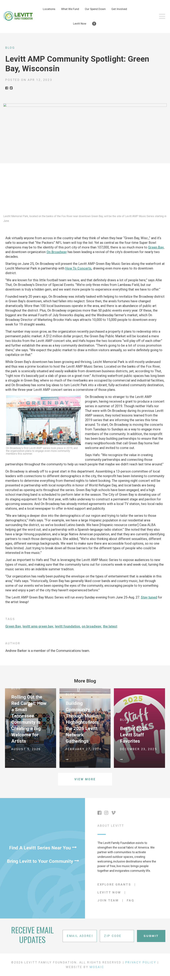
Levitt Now (79, 23)
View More (85, 779)
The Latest (110, 626)
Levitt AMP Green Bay (38, 626)
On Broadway (56, 252)
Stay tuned (149, 597)
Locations (49, 9)
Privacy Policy (140, 962)
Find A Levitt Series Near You (40, 848)
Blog (10, 47)
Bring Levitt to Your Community (40, 861)
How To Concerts (78, 268)
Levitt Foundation (67, 626)
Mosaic (97, 967)
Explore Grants (114, 884)
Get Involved (119, 9)
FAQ (130, 900)
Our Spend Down (95, 9)
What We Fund (70, 9)
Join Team (108, 900)
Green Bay (156, 247)
